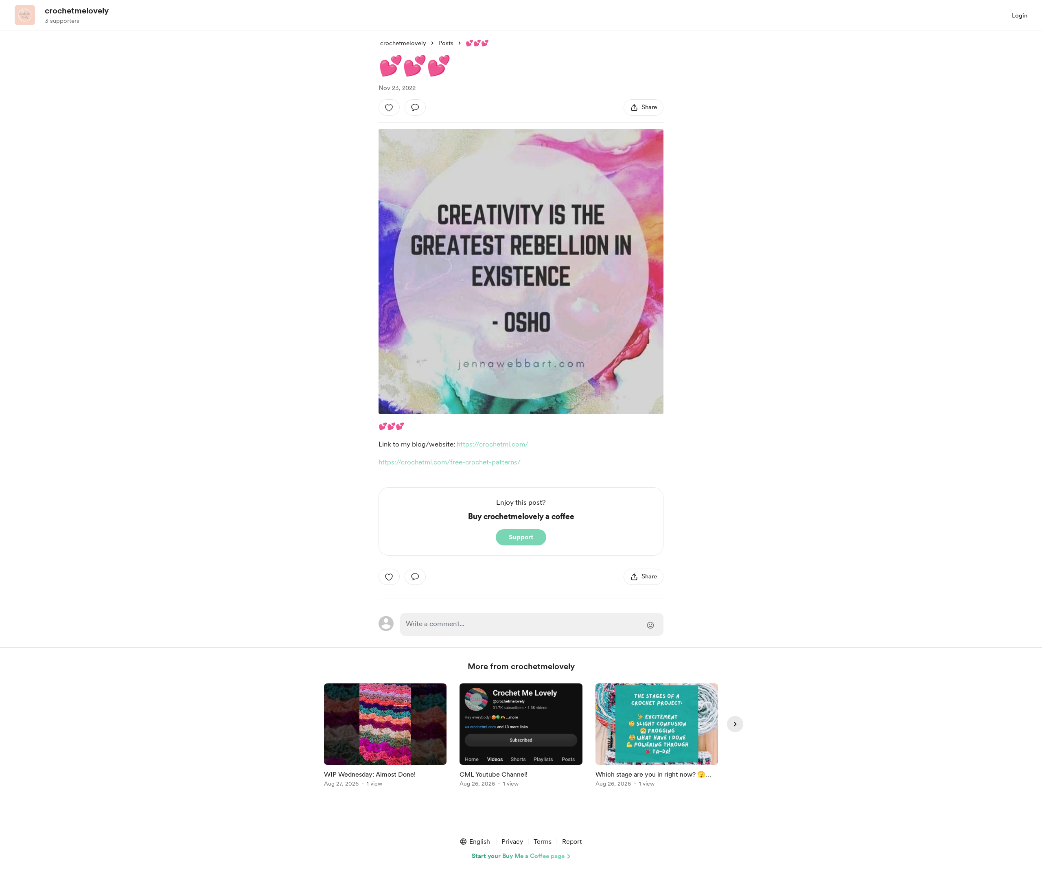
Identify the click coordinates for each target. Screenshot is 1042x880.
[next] (735, 724)
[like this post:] (389, 107)
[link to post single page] (385, 736)
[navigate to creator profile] (25, 15)
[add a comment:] (415, 107)
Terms (543, 841)
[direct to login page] (531, 624)
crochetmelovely (77, 10)
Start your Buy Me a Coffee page (518, 856)
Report (572, 841)
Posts (445, 43)
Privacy (512, 841)
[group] (385, 736)
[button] (474, 842)
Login (1019, 15)
